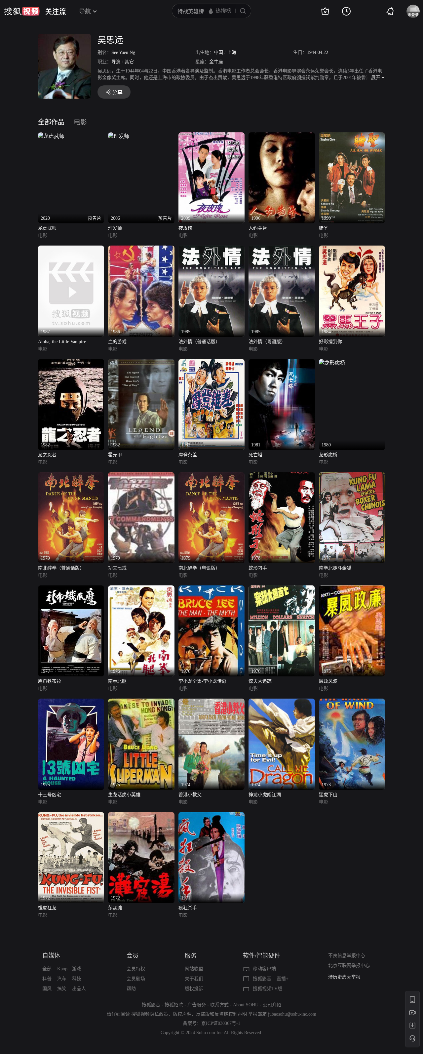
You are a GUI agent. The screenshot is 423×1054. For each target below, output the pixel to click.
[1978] (282, 476)
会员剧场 (136, 978)
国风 (47, 988)
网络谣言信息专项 (346, 977)
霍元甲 (115, 454)
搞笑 (61, 988)
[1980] (332, 363)
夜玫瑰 (185, 228)
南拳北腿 (117, 681)
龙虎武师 (47, 228)
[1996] (282, 136)
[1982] (71, 363)
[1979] (71, 476)
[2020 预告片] (51, 136)
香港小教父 (190, 794)
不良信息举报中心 (346, 955)
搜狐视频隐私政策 (149, 1014)
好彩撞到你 (330, 341)
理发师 (115, 228)
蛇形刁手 (258, 568)
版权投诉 (194, 988)
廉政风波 (328, 681)
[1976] (141, 589)
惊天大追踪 (260, 681)
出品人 (79, 988)
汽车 (61, 978)
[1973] (352, 702)
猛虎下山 (328, 794)
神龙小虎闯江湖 (265, 794)
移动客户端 (264, 968)
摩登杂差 (187, 454)
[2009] (211, 136)
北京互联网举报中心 (349, 965)
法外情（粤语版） (267, 341)
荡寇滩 (115, 907)
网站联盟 (194, 968)
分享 (117, 92)
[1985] (211, 249)
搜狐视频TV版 (267, 988)
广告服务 (196, 1004)
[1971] (211, 816)
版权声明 (182, 1014)
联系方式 (219, 1004)
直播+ (282, 978)
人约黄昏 (258, 228)
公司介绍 (272, 1004)
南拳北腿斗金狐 (335, 568)
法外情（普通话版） (199, 341)
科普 (47, 978)
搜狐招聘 (174, 1004)
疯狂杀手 (187, 907)
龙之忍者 (47, 454)
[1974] (211, 702)
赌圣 (323, 228)
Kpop (62, 968)
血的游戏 (117, 341)
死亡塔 (255, 454)
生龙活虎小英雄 (124, 794)
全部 (47, 968)
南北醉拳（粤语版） (199, 568)
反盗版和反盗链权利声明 (221, 1014)
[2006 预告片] (118, 136)
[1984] (352, 249)
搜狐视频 (21, 11)
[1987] (71, 249)
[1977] (352, 476)
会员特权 (136, 968)
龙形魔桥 (328, 454)
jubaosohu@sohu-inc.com (292, 1014)
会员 (132, 955)
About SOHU (245, 1004)
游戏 (76, 968)
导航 (85, 12)
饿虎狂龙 (47, 907)
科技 (76, 978)
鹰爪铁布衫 (49, 681)
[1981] (282, 363)
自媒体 (51, 955)
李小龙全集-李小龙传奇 (202, 681)
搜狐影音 (262, 978)
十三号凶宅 (49, 794)
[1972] (71, 816)
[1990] (352, 136)
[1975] (352, 589)
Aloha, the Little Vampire (62, 341)
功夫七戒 (117, 568)
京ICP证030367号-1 (220, 1023)
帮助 (131, 988)
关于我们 (194, 978)
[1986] (141, 249)
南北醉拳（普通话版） (61, 568)
